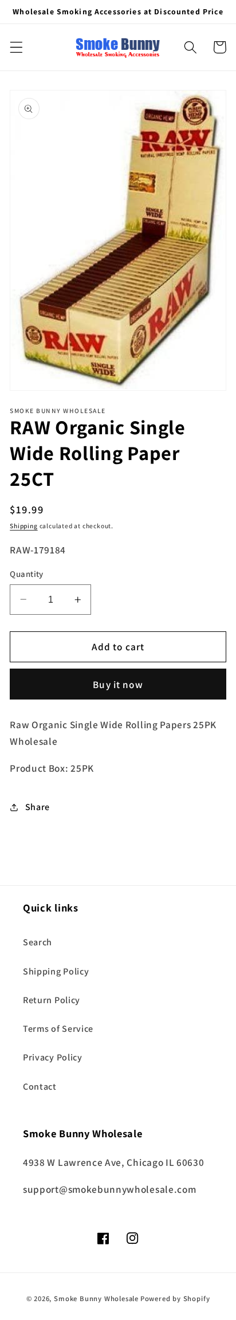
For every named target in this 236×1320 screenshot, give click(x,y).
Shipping (23, 525)
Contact (40, 1087)
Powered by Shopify (175, 1298)
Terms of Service (58, 1029)
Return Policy (51, 1000)
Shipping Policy (56, 971)
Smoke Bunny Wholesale (96, 1298)
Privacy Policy (52, 1057)
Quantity (27, 573)
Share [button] (37, 807)
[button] (16, 47)
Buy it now (118, 684)
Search (37, 942)
